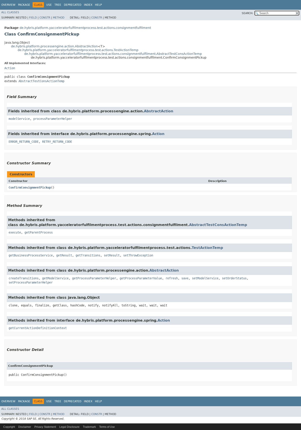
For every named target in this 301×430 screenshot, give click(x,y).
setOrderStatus (234, 278)
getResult (64, 255)
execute (15, 232)
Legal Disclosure (69, 426)
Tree (57, 4)
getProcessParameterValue (141, 278)
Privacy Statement (45, 426)
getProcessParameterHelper (94, 278)
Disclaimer (24, 426)
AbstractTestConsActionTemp (41, 81)
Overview (8, 4)
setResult (112, 255)
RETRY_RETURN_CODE (57, 141)
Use (49, 4)
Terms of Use (107, 426)
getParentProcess (38, 232)
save (184, 278)
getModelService (55, 278)
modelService (19, 118)
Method (58, 17)
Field (33, 17)
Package (24, 4)
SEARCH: (247, 13)
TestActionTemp (207, 248)
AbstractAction (158, 111)
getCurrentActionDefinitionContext (38, 328)
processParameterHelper (52, 118)
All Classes (10, 12)
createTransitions (24, 278)
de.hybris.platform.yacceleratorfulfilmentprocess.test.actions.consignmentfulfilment (85, 28)
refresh (171, 278)
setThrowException (138, 255)
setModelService (205, 278)
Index (88, 4)
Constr (44, 17)
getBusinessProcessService (31, 255)
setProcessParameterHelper (31, 282)
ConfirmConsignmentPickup (30, 187)
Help (98, 4)
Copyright (9, 426)
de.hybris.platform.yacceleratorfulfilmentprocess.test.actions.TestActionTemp (78, 50)
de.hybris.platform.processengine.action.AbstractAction (54, 46)
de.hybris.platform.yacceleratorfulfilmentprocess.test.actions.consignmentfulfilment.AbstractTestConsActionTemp (113, 54)
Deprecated (72, 4)
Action (9, 68)
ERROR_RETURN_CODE (24, 141)
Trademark (89, 426)
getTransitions (88, 255)
